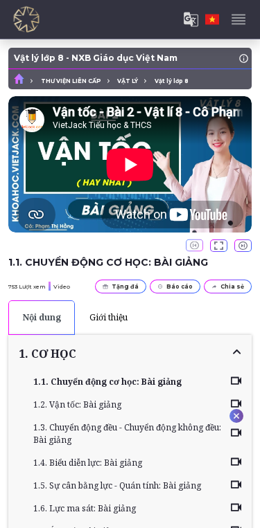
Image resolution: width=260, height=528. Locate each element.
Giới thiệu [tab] (108, 317)
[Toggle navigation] (238, 19)
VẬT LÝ (127, 81)
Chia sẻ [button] (232, 286)
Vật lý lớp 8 (172, 81)
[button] (130, 353)
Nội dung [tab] (42, 317)
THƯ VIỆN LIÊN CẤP (71, 81)
